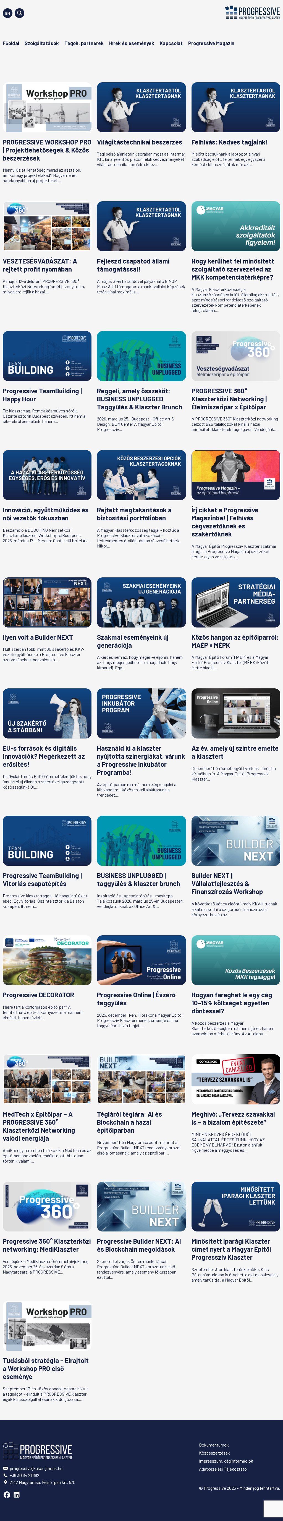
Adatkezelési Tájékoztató (223, 1468)
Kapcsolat (171, 43)
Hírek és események (131, 43)
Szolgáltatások (42, 43)
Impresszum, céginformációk (226, 1460)
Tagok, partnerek (84, 43)
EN (7, 13)
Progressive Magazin (211, 43)
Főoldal (11, 43)
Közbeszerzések (214, 1452)
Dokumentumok (214, 1444)
